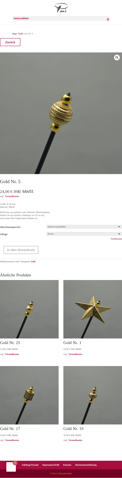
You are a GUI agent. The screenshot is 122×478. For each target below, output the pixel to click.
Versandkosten (12, 354)
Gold (20, 34)
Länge (4, 234)
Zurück (10, 42)
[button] (117, 57)
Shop (14, 34)
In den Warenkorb (21, 250)
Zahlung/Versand (30, 465)
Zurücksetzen (116, 239)
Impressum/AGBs (50, 465)
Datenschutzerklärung (86, 465)
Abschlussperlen (10, 227)
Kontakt (67, 465)
